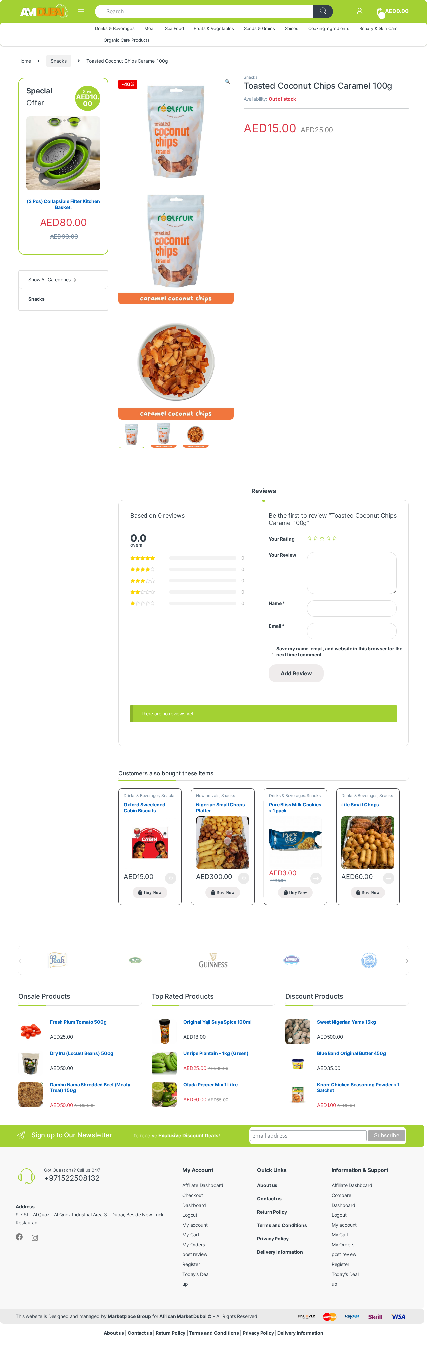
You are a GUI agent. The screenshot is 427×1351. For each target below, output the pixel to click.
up (185, 1284)
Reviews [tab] (263, 491)
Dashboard (194, 1205)
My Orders (193, 1244)
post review (194, 1254)
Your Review (282, 555)
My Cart (190, 1234)
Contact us (269, 1198)
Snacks (58, 61)
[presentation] (407, 961)
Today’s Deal (195, 1274)
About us (267, 1185)
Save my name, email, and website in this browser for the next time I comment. (339, 651)
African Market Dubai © (186, 1316)
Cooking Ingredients (328, 28)
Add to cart (170, 878)
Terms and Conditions (282, 1225)
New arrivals (207, 795)
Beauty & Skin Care (378, 28)
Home (24, 61)
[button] (227, 82)
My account (195, 1225)
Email (277, 626)
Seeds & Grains (259, 28)
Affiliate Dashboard (202, 1185)
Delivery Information (280, 1252)
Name (277, 603)
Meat (149, 28)
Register (191, 1264)
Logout (189, 1215)
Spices (291, 28)
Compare (341, 1195)
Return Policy (272, 1212)
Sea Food (174, 28)
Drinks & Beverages (114, 28)
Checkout (192, 1195)
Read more (316, 878)
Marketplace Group (129, 1316)
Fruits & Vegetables (214, 28)
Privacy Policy (272, 1238)
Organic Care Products (127, 40)
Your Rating (281, 539)
